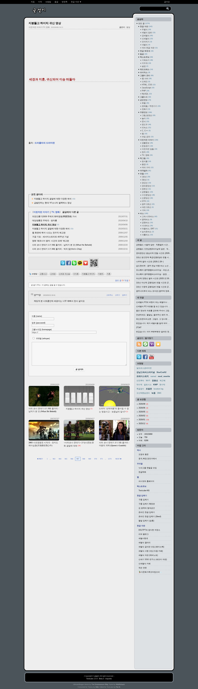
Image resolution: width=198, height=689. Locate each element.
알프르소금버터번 (144, 368)
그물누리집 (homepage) (42, 329)
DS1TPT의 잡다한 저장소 (149, 530)
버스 (144, 213)
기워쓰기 (147, 60)
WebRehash (120, 684)
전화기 (146, 109)
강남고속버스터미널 (146, 372)
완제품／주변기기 (151, 106)
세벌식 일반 (148, 32)
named (153, 376)
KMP (155, 384)
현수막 (162, 385)
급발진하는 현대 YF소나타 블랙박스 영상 (52, 203)
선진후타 (140, 380)
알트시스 (147, 385)
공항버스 (147, 222)
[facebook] (145, 358)
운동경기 (147, 146)
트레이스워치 (143, 376)
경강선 (146, 183)
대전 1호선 (147, 207)
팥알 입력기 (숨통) (146, 521)
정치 (145, 152)
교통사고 (43, 274)
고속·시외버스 (149, 216)
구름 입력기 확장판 (147, 504)
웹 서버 (146, 78)
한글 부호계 (146, 51)
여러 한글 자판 (149, 48)
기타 (145, 210)
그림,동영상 (148, 115)
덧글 (127, 280)
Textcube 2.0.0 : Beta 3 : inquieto (99, 679)
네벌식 (146, 45)
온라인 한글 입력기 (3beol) (150, 516)
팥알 (128, 27)
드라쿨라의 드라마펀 (45, 143)
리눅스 (146, 127)
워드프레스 (146, 69)
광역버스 (146, 219)
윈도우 (146, 124)
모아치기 (146, 42)
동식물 (146, 161)
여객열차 (145, 171)
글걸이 (96, 676)
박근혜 (162, 380)
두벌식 (146, 29)
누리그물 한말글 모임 (148, 468)
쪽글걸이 (140, 389)
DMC (159, 393)
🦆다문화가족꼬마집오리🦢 (150, 572)
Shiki (97, 687)
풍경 (145, 164)
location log (158, 389)
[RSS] (139, 346)
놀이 (145, 118)
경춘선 (146, 189)
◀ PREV (40, 459)
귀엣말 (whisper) (42, 338)
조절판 (149, 389)
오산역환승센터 (143, 393)
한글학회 (142, 472)
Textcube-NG (144, 490)
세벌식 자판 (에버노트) (148, 555)
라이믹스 (145, 72)
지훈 (108, 274)
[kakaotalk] (80, 265)
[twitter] (139, 358)
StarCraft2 (161, 372)
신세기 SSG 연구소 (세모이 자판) (153, 559)
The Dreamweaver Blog (99, 684)
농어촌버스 (147, 232)
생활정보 (147, 143)
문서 (145, 121)
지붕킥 (100, 274)
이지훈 (76, 274)
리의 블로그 (144, 534)
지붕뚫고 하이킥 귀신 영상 (45, 23)
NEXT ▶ (118, 459)
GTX (145, 201)
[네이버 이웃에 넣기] (145, 346)
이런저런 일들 (149, 149)
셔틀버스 (147, 235)
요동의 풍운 (144, 454)
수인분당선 (148, 195)
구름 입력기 (144, 500)
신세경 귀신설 (64, 274)
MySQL (146, 94)
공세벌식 (147, 36)
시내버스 (147, 226)
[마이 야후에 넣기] (151, 346)
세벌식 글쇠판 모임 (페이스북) (151, 547)
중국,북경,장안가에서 (148, 458)
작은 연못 (143, 568)
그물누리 (145, 97)
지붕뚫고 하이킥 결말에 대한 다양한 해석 (52, 199)
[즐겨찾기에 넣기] (158, 346)
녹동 (153, 393)
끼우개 (146, 63)
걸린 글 (119, 280)
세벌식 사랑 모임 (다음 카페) (151, 551)
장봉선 (155, 380)
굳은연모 (145, 100)
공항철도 (147, 192)
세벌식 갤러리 (144, 542)
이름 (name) (37, 316)
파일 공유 (147, 137)
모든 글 (143, 23)
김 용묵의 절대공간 (147, 508)
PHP (145, 91)
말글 (143, 54)
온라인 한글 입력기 (147, 512)
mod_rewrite (164, 376)
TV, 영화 (55, 212)
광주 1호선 (148, 204)
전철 (144, 174)
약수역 (139, 385)
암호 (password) (38, 323)
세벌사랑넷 (143, 538)
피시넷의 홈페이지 (146, 481)
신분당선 (147, 198)
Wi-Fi (148, 380)
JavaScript (148, 88)
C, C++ (146, 131)
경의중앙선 (148, 186)
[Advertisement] (79, 52)
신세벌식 (147, 39)
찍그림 (144, 158)
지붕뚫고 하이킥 (88, 274)
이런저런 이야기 (41, 212)
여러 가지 (147, 167)
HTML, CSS (148, 85)
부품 (145, 103)
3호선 (145, 180)
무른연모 (145, 112)
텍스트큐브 (146, 57)
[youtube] (151, 358)
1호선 (146, 177)
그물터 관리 (146, 75)
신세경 (53, 274)
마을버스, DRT (149, 229)
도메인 (146, 82)
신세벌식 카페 (144, 564)
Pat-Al (118, 687)
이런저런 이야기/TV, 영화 (39, 27)
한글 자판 (146, 26)
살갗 (145, 66)
